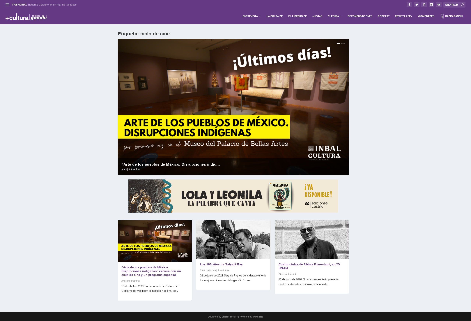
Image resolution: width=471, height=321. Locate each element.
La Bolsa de (275, 16)
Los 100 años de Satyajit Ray (221, 264)
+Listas (317, 16)
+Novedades (426, 16)
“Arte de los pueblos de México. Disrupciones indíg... (170, 164)
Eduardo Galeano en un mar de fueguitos (52, 4)
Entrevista (250, 16)
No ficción (211, 270)
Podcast (383, 16)
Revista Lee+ (403, 16)
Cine (202, 270)
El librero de (297, 16)
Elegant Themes (230, 317)
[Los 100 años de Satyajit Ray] (233, 239)
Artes (124, 169)
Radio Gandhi (454, 16)
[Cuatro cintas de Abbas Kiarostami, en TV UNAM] (312, 239)
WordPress (258, 317)
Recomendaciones (360, 16)
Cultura (333, 16)
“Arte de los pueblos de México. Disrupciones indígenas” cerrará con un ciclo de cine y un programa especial (151, 271)
